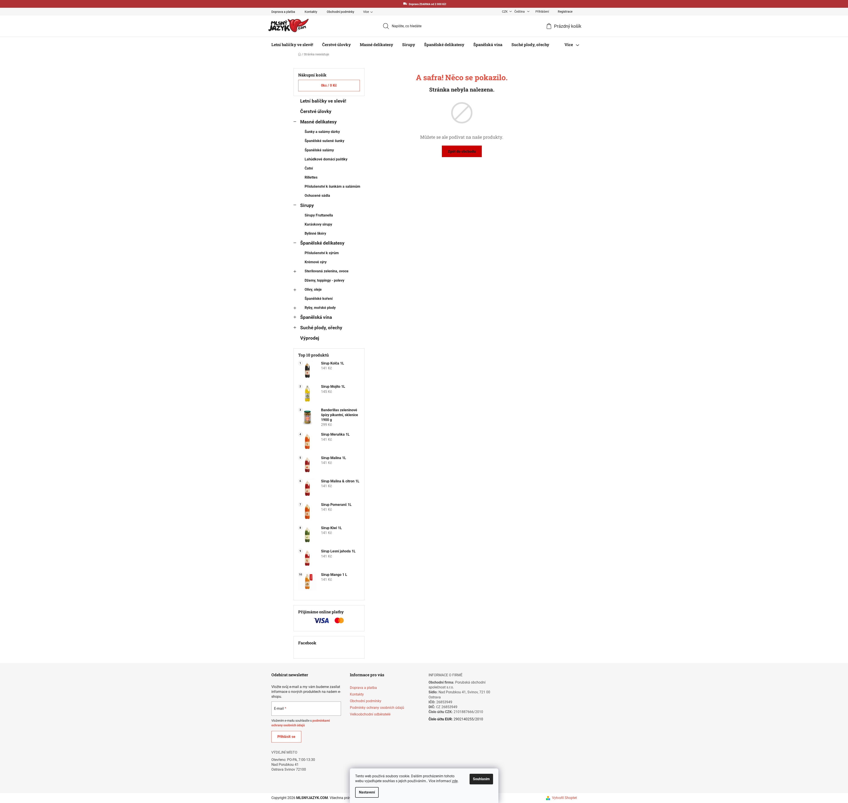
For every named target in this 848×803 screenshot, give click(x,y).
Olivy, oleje (313, 289)
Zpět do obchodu (462, 151)
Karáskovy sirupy (318, 224)
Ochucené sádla (317, 195)
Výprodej (309, 338)
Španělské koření (319, 298)
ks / (329, 85)
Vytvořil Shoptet (564, 798)
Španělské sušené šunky (324, 141)
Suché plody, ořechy (321, 327)
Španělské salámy (319, 150)
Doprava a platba (283, 12)
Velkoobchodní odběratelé (370, 714)
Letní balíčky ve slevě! (323, 101)
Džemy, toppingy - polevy (324, 280)
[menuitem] (292, 44)
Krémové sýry (316, 262)
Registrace (565, 11)
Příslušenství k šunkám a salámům (332, 186)
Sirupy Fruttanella (319, 215)
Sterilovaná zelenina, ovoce (327, 271)
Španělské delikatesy (322, 243)
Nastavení (367, 792)
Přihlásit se (286, 737)
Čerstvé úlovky (315, 111)
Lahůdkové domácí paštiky (326, 159)
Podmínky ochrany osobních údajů (377, 708)
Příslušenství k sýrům (322, 253)
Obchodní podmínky (340, 12)
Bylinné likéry (315, 233)
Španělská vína (316, 317)
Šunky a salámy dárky (322, 132)
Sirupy (307, 205)
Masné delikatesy (318, 122)
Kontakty (311, 12)
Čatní (309, 168)
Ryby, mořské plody (320, 308)
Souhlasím (481, 779)
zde (455, 781)
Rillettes (311, 177)
